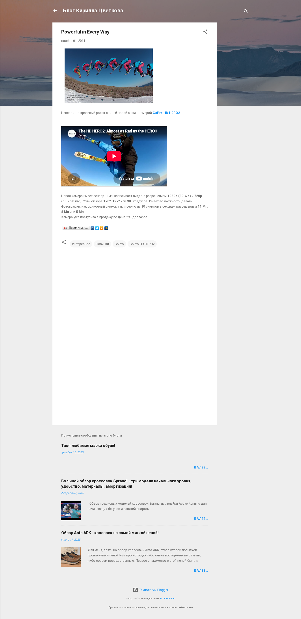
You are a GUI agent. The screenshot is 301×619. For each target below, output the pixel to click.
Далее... (201, 467)
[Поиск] (246, 12)
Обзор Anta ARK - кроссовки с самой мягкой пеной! (110, 532)
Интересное (81, 244)
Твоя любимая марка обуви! (88, 445)
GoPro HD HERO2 (142, 244)
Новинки (102, 244)
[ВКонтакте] (92, 228)
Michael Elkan (167, 598)
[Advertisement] (234, 88)
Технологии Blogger (153, 590)
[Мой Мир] (106, 228)
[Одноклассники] (101, 228)
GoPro (119, 244)
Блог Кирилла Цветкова (93, 10)
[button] (205, 32)
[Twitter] (97, 228)
